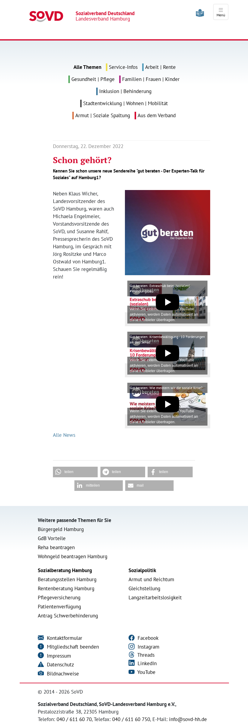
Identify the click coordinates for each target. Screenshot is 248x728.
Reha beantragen (56, 547)
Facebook (147, 638)
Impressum (58, 655)
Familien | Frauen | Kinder (151, 79)
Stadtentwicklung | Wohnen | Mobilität (125, 103)
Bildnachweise (62, 673)
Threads (145, 655)
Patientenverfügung (59, 606)
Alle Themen (87, 67)
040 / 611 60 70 (74, 719)
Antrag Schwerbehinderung (68, 615)
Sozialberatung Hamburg (65, 570)
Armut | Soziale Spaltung (102, 115)
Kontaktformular (63, 638)
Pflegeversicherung (59, 597)
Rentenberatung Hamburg (66, 588)
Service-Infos (123, 67)
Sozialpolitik (142, 570)
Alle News (64, 435)
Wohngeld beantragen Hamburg (72, 556)
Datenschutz (59, 664)
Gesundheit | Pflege (93, 79)
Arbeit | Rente (160, 67)
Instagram (147, 646)
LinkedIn (146, 663)
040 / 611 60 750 (131, 719)
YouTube (145, 672)
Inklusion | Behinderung (125, 91)
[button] (75, 472)
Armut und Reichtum (151, 579)
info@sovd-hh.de (188, 719)
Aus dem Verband (157, 115)
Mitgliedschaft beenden (72, 646)
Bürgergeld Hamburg (61, 529)
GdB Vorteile (52, 538)
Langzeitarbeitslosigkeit (155, 597)
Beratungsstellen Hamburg (67, 579)
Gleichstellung (144, 588)
